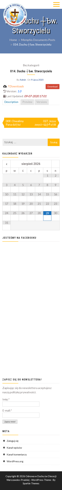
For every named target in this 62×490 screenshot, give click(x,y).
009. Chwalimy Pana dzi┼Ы (15, 122)
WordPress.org (15, 461)
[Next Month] (55, 164)
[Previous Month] (6, 164)
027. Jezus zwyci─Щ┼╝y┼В (45, 122)
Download (53, 86)
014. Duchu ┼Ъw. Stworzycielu (31, 71)
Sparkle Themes (31, 483)
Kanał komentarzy (17, 454)
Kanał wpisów (14, 447)
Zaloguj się (12, 440)
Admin (23, 79)
